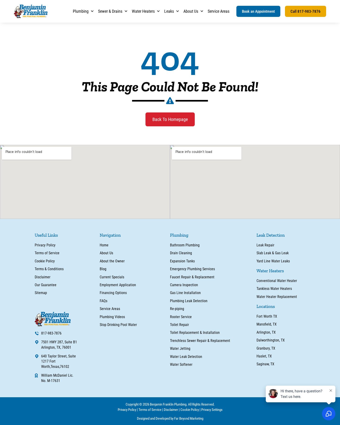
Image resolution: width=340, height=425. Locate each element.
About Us (190, 11)
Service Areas (218, 11)
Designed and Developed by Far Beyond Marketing (170, 418)
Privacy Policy (127, 410)
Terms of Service (150, 410)
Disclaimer (171, 410)
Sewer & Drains (110, 11)
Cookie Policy (189, 410)
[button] (258, 11)
